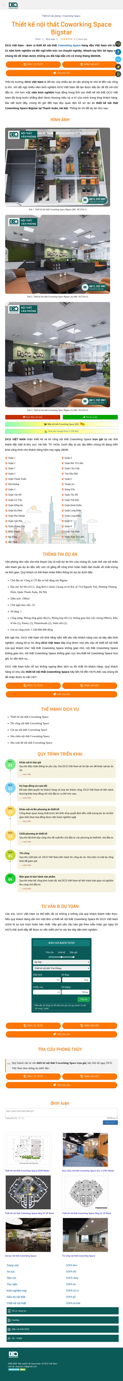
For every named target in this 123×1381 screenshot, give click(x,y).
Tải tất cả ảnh (91, 417)
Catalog (15, 1320)
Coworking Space (69, 45)
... (20, 774)
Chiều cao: (46, 989)
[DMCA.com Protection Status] (17, 1370)
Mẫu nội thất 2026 (20, 1329)
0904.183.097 (91, 64)
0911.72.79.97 (35, 64)
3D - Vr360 (17, 1338)
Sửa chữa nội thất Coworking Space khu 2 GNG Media (88, 1170)
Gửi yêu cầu (63, 72)
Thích (37, 39)
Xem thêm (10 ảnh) (33, 417)
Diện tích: (46, 977)
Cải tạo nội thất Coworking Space (20, 1256)
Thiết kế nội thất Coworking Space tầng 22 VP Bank (29, 1213)
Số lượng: (75, 989)
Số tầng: (75, 977)
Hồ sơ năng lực (19, 1311)
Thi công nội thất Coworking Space (78, 1256)
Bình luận (50, 39)
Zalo (118, 59)
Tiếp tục (83, 999)
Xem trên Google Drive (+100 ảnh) (63, 431)
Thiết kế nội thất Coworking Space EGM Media (27, 1170)
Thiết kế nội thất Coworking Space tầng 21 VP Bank (86, 1213)
